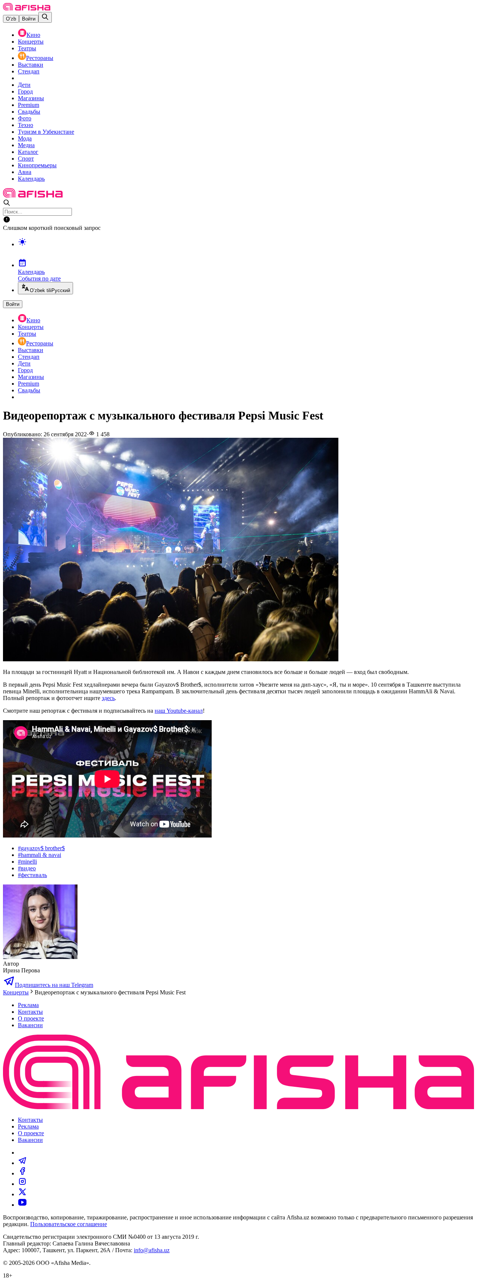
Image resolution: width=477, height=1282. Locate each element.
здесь (108, 698)
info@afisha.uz (152, 1250)
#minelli (27, 861)
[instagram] (22, 1184)
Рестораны (39, 58)
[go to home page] (26, 8)
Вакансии (30, 1025)
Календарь (31, 178)
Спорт (26, 158)
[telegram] (22, 1163)
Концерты (31, 41)
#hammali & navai (39, 855)
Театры (27, 48)
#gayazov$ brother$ (41, 848)
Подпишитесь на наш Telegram (54, 985)
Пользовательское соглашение (68, 1224)
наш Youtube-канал (179, 711)
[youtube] (22, 1205)
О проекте (31, 1018)
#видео (27, 868)
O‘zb (11, 19)
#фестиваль (32, 875)
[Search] (45, 17)
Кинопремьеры (37, 165)
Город (25, 91)
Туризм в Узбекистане (46, 132)
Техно (25, 125)
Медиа (26, 145)
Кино (33, 35)
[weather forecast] (246, 249)
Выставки (30, 64)
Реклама (28, 1005)
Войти (28, 19)
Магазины (31, 98)
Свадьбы (29, 111)
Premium (28, 105)
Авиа (24, 172)
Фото (24, 118)
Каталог (28, 152)
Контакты (30, 1012)
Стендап (29, 71)
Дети (24, 85)
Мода (25, 138)
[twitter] (22, 1194)
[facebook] (22, 1173)
